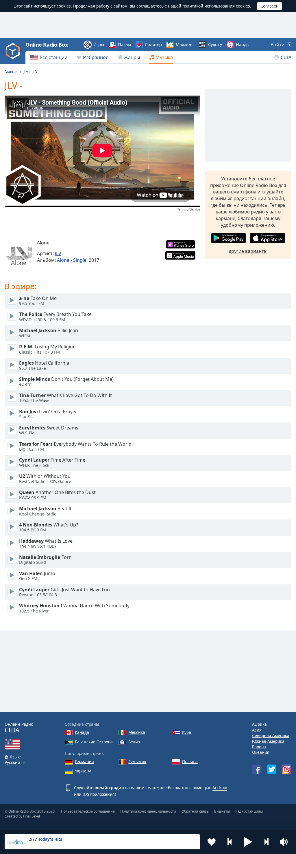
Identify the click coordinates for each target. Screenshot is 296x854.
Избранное (95, 57)
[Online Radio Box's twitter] (271, 769)
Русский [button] (12, 762)
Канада (82, 732)
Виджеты (222, 811)
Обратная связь (195, 811)
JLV (58, 253)
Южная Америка (268, 741)
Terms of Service (188, 209)
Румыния (137, 761)
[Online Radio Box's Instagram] (286, 769)
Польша (190, 761)
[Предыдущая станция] (230, 842)
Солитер (153, 44)
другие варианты (248, 251)
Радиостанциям (249, 811)
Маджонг (185, 44)
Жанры (132, 57)
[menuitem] (48, 57)
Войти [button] (277, 44)
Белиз (134, 742)
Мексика (136, 732)
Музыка (164, 57)
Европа (259, 746)
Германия (84, 761)
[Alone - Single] (18, 254)
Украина (83, 770)
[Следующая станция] (266, 842)
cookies (64, 6)
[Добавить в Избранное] (212, 842)
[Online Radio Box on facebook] (256, 769)
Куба (186, 732)
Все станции (53, 57)
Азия (257, 730)
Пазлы (124, 44)
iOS (86, 794)
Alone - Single (71, 260)
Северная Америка (270, 735)
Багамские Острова (94, 742)
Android (219, 787)
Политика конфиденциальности (148, 811)
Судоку (215, 44)
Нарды (242, 44)
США (286, 57)
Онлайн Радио (19, 727)
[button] (248, 842)
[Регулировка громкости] (284, 842)
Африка (259, 724)
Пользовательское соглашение (88, 811)
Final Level (31, 816)
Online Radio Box (46, 44)
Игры (98, 44)
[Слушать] (12, 300)
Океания (260, 752)
